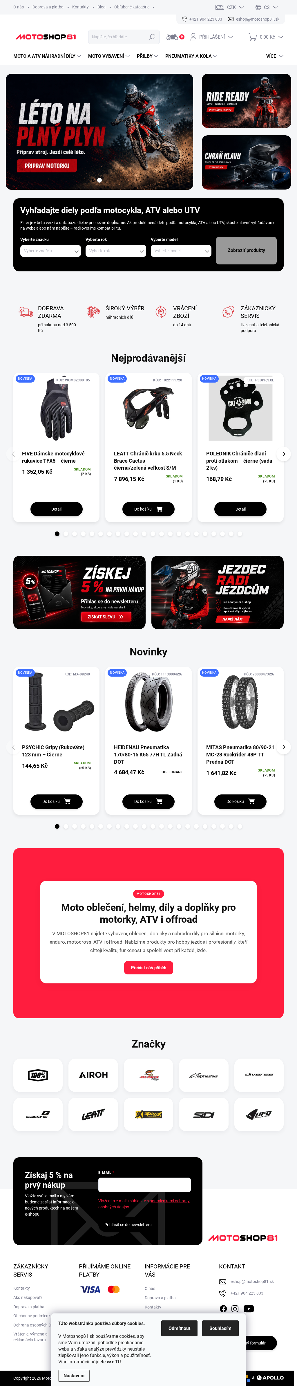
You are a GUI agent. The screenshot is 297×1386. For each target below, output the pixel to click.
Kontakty (80, 7)
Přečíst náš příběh (148, 967)
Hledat (152, 37)
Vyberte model (164, 239)
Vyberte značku (34, 239)
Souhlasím (220, 1328)
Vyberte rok (96, 239)
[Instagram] (235, 1308)
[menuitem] (47, 56)
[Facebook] (223, 1308)
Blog (101, 7)
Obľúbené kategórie (131, 7)
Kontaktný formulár (248, 1343)
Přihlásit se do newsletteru (128, 1224)
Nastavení (74, 1375)
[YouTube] (248, 1308)
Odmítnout (179, 1328)
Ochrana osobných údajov (37, 1325)
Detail (56, 509)
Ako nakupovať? (28, 1297)
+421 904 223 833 (247, 1293)
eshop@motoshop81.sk (252, 1281)
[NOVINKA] (56, 411)
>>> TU (114, 1362)
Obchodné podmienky (32, 1315)
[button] (57, 534)
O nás (18, 7)
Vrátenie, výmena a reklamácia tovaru (30, 1337)
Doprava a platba (48, 7)
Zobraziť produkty (246, 250)
